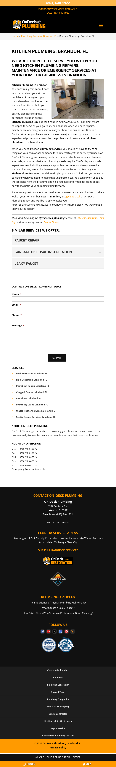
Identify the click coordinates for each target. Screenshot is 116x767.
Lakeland (81, 218)
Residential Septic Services (58, 721)
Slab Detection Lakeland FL (31, 379)
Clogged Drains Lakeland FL (31, 392)
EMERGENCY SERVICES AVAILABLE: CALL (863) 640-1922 (58, 11)
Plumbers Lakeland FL (28, 398)
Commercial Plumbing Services (58, 735)
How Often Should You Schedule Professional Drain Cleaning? (58, 613)
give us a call (73, 196)
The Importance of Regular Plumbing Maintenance (58, 602)
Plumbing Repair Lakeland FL (32, 385)
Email (16, 304)
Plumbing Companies (58, 699)
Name (16, 294)
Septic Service (58, 728)
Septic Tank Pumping (58, 706)
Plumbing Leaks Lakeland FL (32, 404)
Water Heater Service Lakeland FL (35, 410)
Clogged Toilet (58, 692)
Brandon (92, 218)
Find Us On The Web (58, 522)
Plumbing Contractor (58, 684)
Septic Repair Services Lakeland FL (35, 416)
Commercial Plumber (58, 670)
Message (18, 325)
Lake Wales (85, 538)
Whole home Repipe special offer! (58, 757)
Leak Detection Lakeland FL (31, 373)
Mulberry (59, 542)
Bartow (97, 538)
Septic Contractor (58, 713)
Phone (17, 315)
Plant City (72, 542)
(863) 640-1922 (58, 2)
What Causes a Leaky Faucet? (58, 608)
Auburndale (45, 542)
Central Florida (51, 222)
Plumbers (58, 677)
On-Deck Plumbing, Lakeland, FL (62, 743)
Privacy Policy (58, 747)
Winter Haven (69, 538)
